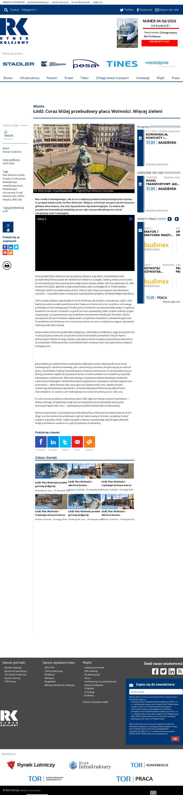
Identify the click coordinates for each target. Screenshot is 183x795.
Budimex (89, 695)
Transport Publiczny (15, 674)
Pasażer (52, 78)
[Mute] (58, 267)
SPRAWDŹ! (160, 25)
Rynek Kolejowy (13, 667)
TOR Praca (10, 681)
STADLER (89, 688)
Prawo (69, 78)
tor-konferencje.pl (80, 2)
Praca (175, 78)
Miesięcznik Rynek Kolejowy (59, 685)
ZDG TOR (49, 667)
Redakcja (49, 674)
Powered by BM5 (34, 790)
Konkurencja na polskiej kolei (100, 681)
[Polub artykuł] (5, 247)
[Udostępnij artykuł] (10, 247)
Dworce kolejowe (94, 685)
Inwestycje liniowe (94, 667)
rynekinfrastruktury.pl (38, 2)
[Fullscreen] (130, 267)
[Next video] (49, 267)
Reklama (49, 678)
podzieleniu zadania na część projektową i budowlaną (71, 423)
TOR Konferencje (53, 671)
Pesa (87, 678)
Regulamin (50, 681)
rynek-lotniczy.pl (60, 2)
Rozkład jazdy (92, 674)
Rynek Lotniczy (12, 678)
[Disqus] (85, 587)
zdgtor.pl (97, 2)
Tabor (84, 78)
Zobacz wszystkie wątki (95, 701)
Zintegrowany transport (112, 78)
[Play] (39, 267)
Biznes (8, 78)
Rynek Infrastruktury (15, 671)
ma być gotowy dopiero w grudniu (84, 276)
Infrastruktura (29, 78)
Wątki (161, 78)
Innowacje (143, 78)
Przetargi (89, 692)
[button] (169, 224)
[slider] (84, 263)
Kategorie (28, 10)
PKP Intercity (91, 671)
